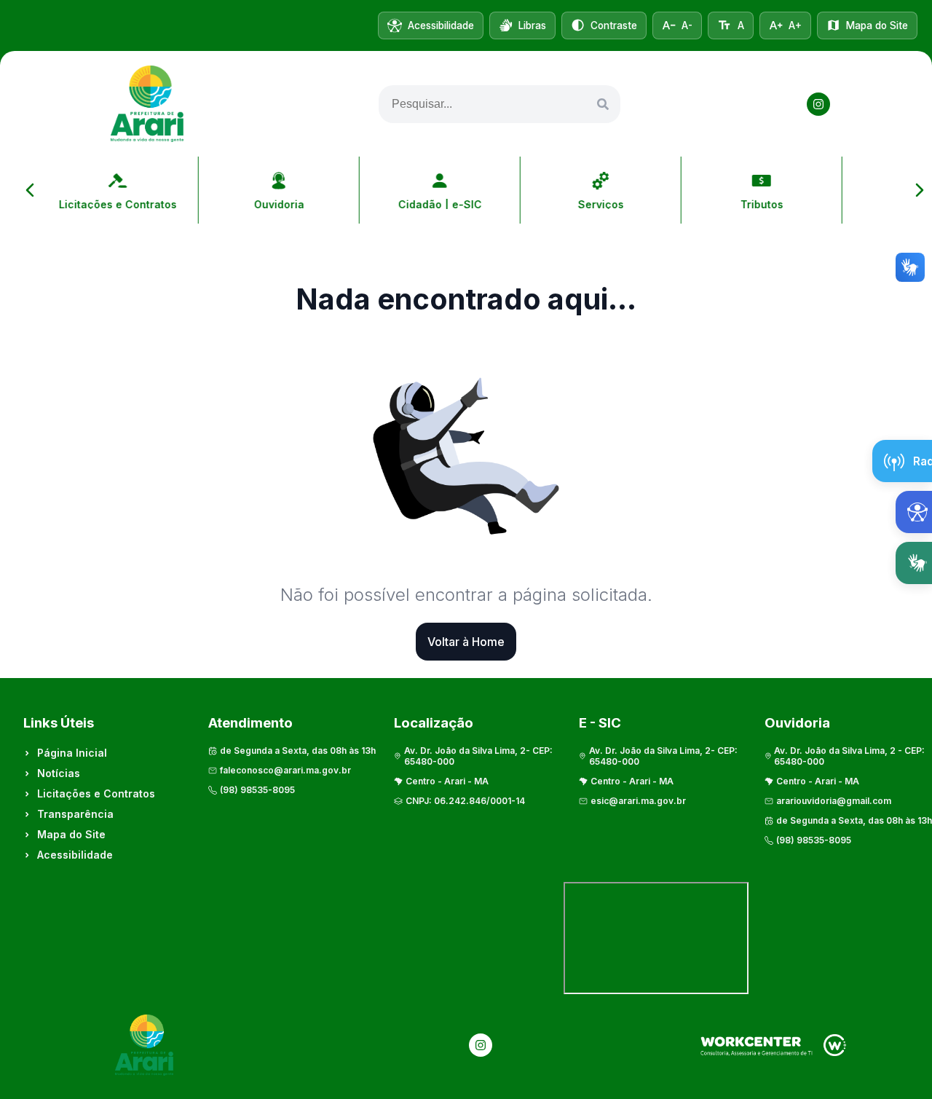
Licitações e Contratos (96, 793)
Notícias (58, 773)
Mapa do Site (71, 834)
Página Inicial (72, 753)
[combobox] (499, 104)
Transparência (75, 814)
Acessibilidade (75, 854)
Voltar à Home (466, 641)
